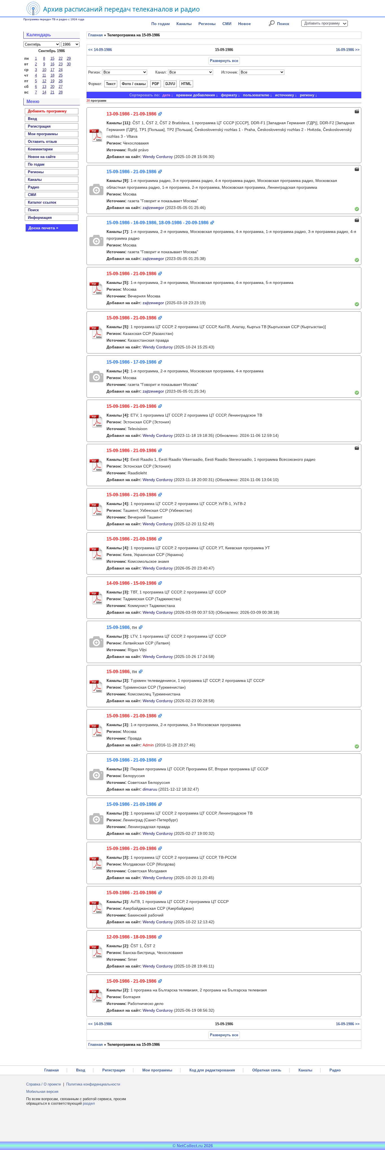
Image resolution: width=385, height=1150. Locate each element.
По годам (160, 23)
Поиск (283, 23)
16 (52, 64)
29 (69, 58)
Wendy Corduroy (158, 156)
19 (52, 81)
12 (44, 81)
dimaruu (150, 789)
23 (61, 64)
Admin (148, 745)
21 (52, 92)
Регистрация (113, 1070)
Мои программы (43, 134)
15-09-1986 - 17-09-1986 (131, 362)
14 (44, 92)
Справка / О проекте (43, 1084)
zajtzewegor (153, 207)
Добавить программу (322, 23)
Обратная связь (266, 1070)
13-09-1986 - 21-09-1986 (131, 114)
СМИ (226, 23)
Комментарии (40, 149)
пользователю (256, 95)
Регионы (207, 23)
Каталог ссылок (42, 202)
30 (69, 64)
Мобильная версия (42, 1091)
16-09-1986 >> (348, 50)
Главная (95, 35)
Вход (80, 1070)
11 (44, 75)
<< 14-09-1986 (100, 50)
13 (44, 86)
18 (52, 75)
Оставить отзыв (42, 141)
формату (229, 95)
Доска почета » (43, 228)
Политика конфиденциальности (93, 1084)
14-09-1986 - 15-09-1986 (131, 583)
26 (61, 81)
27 (61, 86)
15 (52, 58)
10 (44, 70)
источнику (284, 95)
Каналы (184, 23)
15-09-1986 (118, 627)
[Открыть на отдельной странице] (160, 114)
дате (166, 95)
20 (52, 86)
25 (61, 75)
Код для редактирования (212, 1070)
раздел (89, 1103)
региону (307, 95)
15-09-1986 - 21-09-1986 (131, 171)
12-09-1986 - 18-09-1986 (131, 937)
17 (52, 70)
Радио (33, 187)
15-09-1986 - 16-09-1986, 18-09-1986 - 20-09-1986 (158, 222)
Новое (244, 23)
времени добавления (195, 95)
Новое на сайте (42, 157)
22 (61, 58)
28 (61, 92)
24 (61, 70)
